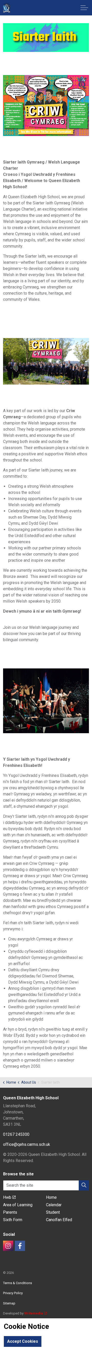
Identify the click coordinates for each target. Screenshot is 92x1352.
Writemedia (33, 1313)
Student (53, 1212)
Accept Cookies (22, 1341)
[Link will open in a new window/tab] (8, 1246)
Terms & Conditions (17, 1283)
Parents (10, 1212)
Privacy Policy (13, 1293)
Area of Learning (17, 1204)
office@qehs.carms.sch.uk (26, 1144)
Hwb (7, 1197)
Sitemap (9, 1303)
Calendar (54, 1204)
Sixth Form (12, 1219)
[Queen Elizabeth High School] (6, 8)
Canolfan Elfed (59, 1219)
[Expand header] (84, 7)
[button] (46, 37)
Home (51, 1197)
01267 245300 (16, 1134)
